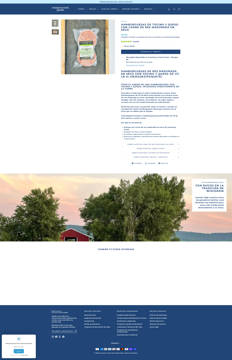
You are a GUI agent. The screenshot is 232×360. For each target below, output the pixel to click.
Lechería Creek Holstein (126, 315)
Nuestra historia (131, 9)
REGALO (93, 9)
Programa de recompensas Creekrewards (127, 331)
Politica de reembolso (158, 315)
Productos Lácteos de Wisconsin (130, 324)
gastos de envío (145, 37)
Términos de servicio (158, 324)
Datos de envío (90, 315)
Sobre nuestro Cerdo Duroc (151, 148)
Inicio (123, 21)
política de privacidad (158, 318)
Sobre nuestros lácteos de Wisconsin (151, 153)
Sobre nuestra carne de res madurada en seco (150, 144)
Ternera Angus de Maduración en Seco (131, 318)
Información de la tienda (135, 65)
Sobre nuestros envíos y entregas (151, 157)
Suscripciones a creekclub (127, 335)
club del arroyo (109, 9)
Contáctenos (89, 321)
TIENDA (81, 9)
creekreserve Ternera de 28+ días (129, 327)
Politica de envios (157, 321)
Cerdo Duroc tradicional (126, 321)
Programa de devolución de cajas (97, 327)
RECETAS (148, 9)
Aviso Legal (154, 327)
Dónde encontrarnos (92, 324)
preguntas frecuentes (92, 318)
